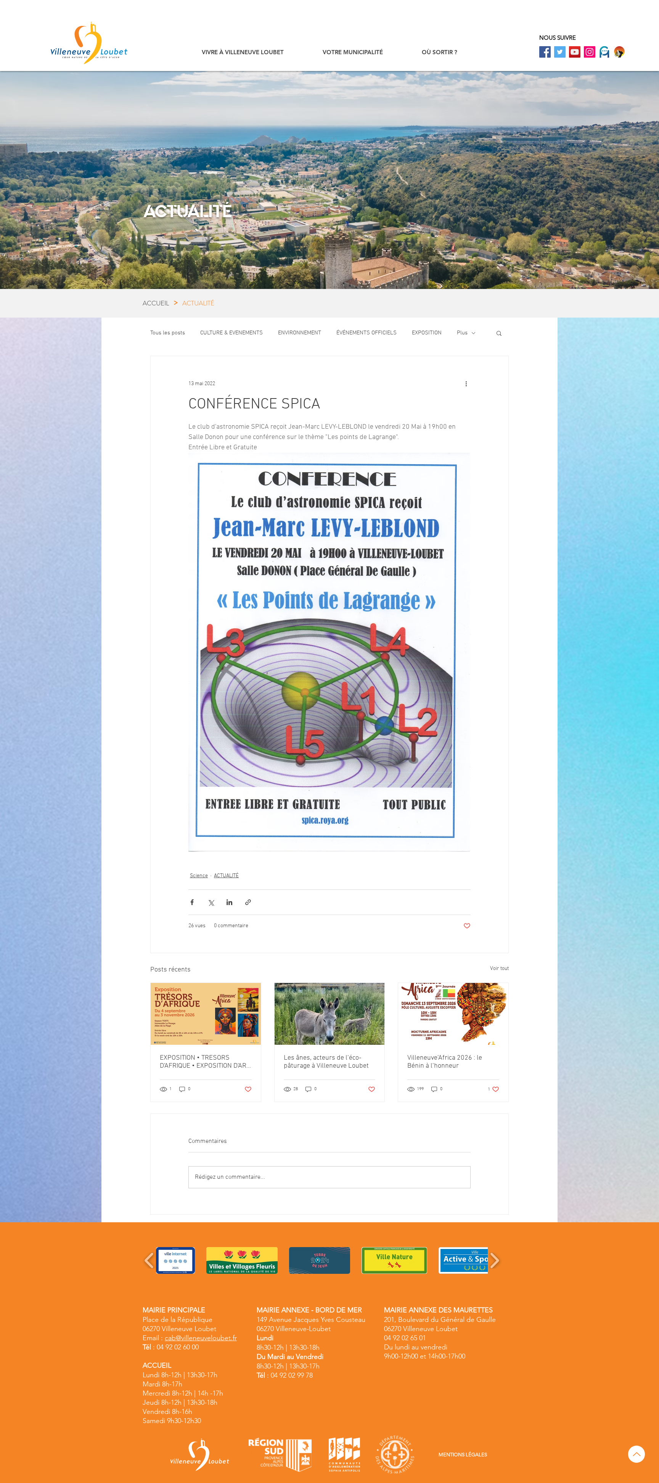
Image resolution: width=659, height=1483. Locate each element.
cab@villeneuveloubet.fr (201, 1338)
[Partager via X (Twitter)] (210, 902)
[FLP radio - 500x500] (619, 52)
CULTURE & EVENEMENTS (231, 332)
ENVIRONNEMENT (299, 332)
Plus (462, 332)
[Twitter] (560, 52)
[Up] (636, 1454)
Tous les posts (167, 332)
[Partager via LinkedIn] (229, 902)
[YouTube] (574, 52)
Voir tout (499, 968)
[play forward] (494, 1260)
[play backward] (149, 1260)
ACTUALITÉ (226, 876)
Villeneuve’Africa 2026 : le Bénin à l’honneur (444, 1062)
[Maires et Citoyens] (604, 52)
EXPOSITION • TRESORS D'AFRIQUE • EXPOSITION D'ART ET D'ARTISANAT (205, 1062)
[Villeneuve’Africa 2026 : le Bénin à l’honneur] (453, 1014)
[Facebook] (545, 52)
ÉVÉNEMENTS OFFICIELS (366, 332)
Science (199, 876)
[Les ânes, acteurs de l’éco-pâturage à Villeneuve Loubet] (330, 1014)
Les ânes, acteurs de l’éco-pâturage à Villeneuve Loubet (326, 1062)
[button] (243, 52)
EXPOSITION (427, 332)
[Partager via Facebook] (192, 902)
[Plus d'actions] (466, 383)
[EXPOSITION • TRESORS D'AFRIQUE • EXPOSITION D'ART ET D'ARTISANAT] (206, 1014)
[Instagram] (589, 52)
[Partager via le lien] (248, 902)
